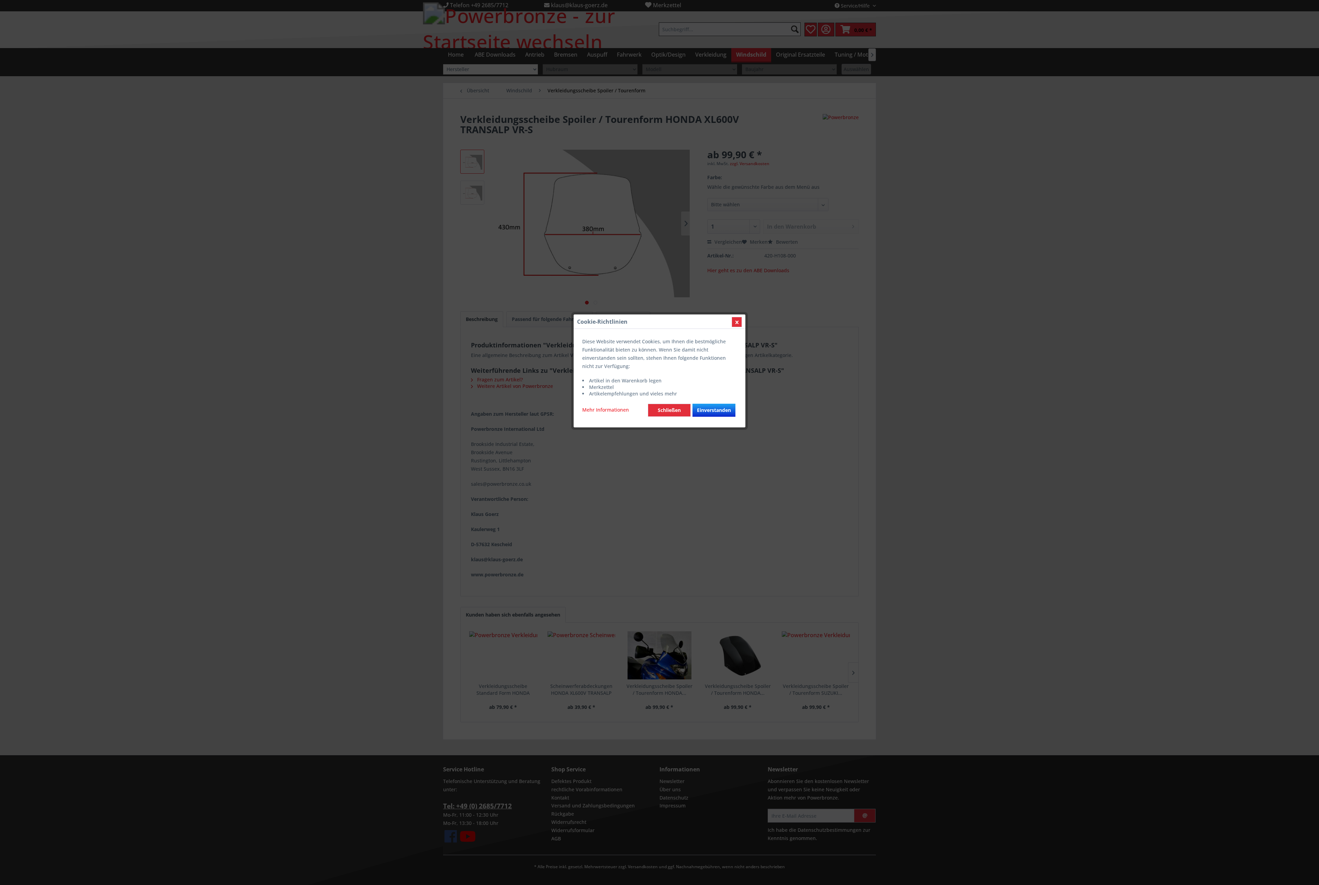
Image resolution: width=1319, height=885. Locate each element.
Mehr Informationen (605, 409)
